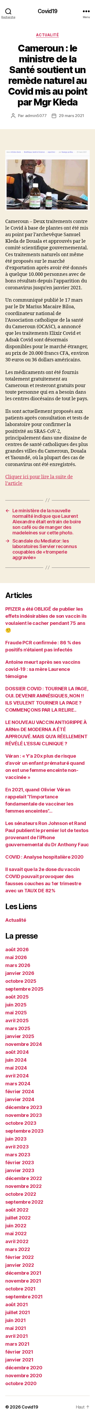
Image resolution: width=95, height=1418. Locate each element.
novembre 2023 (23, 1115)
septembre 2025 (24, 989)
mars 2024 (17, 1083)
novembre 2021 (23, 1281)
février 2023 (19, 1162)
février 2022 (19, 1257)
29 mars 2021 (71, 115)
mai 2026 (16, 957)
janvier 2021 (19, 1360)
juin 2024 (16, 1060)
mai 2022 (16, 1233)
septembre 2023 (24, 1131)
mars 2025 (17, 1028)
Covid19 (48, 11)
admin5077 (36, 115)
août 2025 (17, 997)
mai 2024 (16, 1068)
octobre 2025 (20, 981)
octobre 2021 (20, 1289)
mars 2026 (17, 965)
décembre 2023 (23, 1107)
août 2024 (17, 1052)
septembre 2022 (24, 1202)
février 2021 (19, 1352)
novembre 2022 (23, 1186)
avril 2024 (16, 1075)
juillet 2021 (17, 1312)
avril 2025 (16, 1020)
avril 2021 (16, 1336)
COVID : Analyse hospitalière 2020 (44, 857)
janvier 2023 (19, 1170)
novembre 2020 (23, 1375)
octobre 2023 (20, 1123)
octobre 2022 (20, 1194)
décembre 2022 (23, 1178)
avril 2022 (16, 1241)
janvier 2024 (19, 1099)
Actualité (47, 35)
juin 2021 (15, 1320)
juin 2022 (15, 1225)
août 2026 (17, 949)
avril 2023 (16, 1146)
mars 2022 (17, 1249)
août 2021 (16, 1304)
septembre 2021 (24, 1296)
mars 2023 (17, 1154)
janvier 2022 (19, 1265)
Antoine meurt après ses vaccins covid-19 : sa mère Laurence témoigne (42, 669)
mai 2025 (16, 1012)
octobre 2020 (21, 1383)
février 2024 (19, 1091)
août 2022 (16, 1210)
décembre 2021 (23, 1273)
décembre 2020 (23, 1367)
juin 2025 (16, 1004)
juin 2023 (16, 1139)
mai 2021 (15, 1328)
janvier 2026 (19, 973)
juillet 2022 (18, 1218)
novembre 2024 (23, 1044)
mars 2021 (17, 1344)
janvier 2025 (19, 1036)
